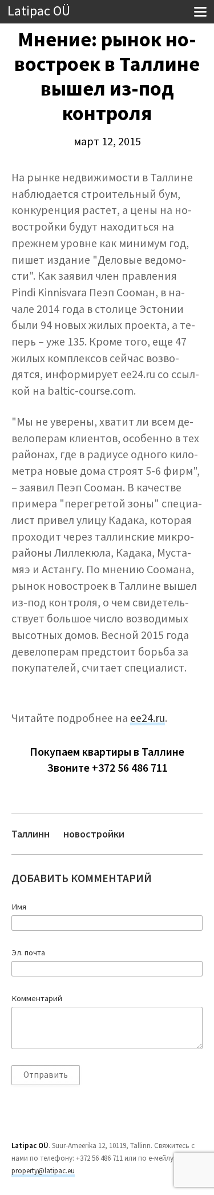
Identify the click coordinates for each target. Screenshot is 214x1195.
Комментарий (36, 998)
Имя (18, 907)
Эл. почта (28, 952)
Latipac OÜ (38, 11)
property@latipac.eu (43, 1171)
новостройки (93, 834)
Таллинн (30, 834)
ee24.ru (147, 718)
